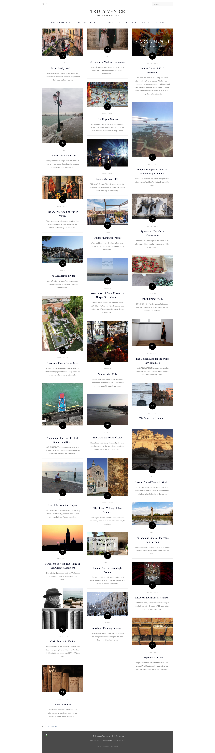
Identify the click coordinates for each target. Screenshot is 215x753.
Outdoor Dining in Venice (108, 237)
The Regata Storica (107, 119)
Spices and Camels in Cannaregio (152, 233)
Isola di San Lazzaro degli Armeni (107, 570)
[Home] (107, 736)
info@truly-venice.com (118, 740)
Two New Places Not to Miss (62, 363)
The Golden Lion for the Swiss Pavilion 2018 (152, 360)
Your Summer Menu (152, 298)
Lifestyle (147, 23)
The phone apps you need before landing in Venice (152, 171)
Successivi (54, 726)
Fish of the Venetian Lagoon (62, 505)
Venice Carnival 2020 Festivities (152, 70)
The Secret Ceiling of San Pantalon (108, 510)
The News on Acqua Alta (62, 155)
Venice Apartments (62, 23)
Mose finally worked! (62, 68)
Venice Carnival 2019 (107, 179)
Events (135, 23)
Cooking (123, 23)
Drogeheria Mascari (152, 657)
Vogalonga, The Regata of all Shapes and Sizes (63, 440)
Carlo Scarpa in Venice (62, 641)
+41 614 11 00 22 (100, 740)
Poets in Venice (62, 704)
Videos (160, 23)
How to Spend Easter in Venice (152, 482)
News (93, 23)
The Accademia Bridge (62, 275)
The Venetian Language (152, 418)
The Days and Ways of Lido (108, 437)
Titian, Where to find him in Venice (62, 213)
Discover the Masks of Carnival (152, 597)
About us (81, 23)
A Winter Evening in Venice (107, 628)
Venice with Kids (107, 374)
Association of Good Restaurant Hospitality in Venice (107, 295)
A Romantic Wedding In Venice (107, 62)
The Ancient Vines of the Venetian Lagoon (152, 540)
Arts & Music (106, 23)
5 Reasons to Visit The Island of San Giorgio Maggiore (62, 565)
